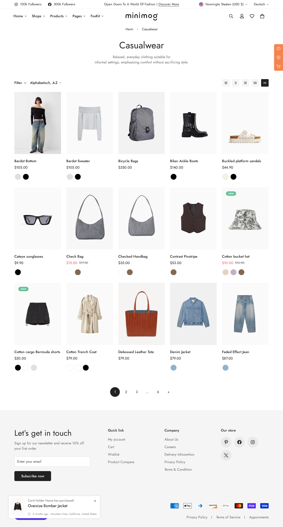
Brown (78, 272)
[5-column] (265, 83)
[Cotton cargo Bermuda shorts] (37, 314)
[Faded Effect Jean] (245, 314)
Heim (129, 29)
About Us (171, 439)
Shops (36, 16)
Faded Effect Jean (235, 351)
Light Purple (233, 272)
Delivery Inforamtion (179, 454)
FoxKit (95, 16)
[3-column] (245, 83)
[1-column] (226, 83)
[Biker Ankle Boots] (193, 123)
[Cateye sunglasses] (37, 218)
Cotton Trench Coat (81, 351)
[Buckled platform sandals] (245, 123)
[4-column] (255, 83)
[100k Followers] (252, 442)
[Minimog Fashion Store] (142, 16)
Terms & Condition (178, 469)
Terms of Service (228, 517)
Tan (225, 272)
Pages (77, 16)
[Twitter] (226, 455)
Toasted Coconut (70, 368)
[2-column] (235, 83)
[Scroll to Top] (274, 503)
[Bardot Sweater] (89, 123)
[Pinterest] (226, 442)
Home (18, 16)
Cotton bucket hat (235, 256)
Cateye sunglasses (28, 256)
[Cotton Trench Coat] (89, 314)
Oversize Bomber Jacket (47, 512)
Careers (170, 446)
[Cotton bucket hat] (245, 218)
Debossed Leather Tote (136, 351)
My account (116, 439)
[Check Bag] (89, 218)
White (26, 368)
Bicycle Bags (128, 161)
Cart (111, 446)
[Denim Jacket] (193, 314)
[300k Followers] (239, 442)
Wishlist (113, 454)
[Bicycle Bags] (141, 123)
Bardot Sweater (78, 161)
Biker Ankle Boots (184, 161)
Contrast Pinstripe (183, 256)
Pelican (78, 368)
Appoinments (259, 517)
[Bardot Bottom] (37, 123)
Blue (173, 368)
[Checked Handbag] (141, 218)
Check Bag (74, 256)
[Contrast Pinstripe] (193, 218)
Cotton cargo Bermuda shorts (37, 351)
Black (26, 177)
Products (57, 16)
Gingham (70, 272)
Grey (18, 177)
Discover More (169, 4)
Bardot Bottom (25, 161)
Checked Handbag (132, 256)
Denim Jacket (180, 351)
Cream (225, 177)
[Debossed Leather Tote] (141, 314)
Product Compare (121, 461)
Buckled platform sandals (241, 161)
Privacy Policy (174, 461)
